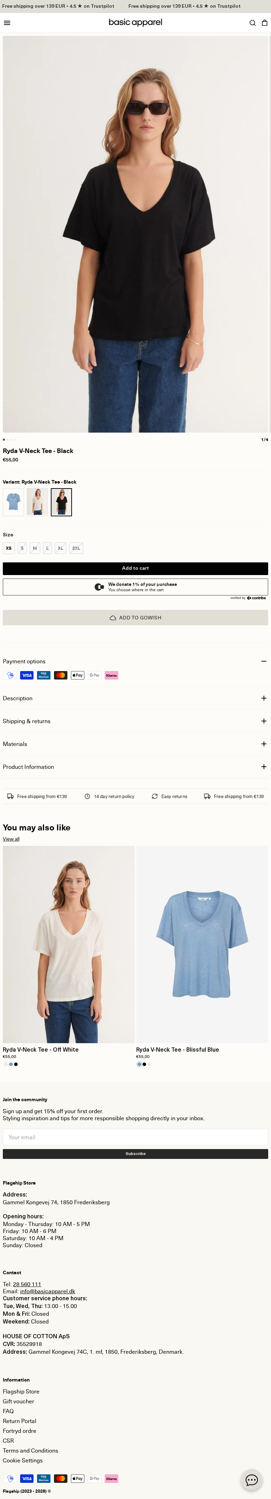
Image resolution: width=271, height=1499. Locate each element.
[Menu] (7, 23)
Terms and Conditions (30, 1450)
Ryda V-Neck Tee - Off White (41, 1050)
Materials (15, 744)
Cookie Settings (23, 1460)
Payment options (24, 661)
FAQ (8, 1411)
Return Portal (19, 1421)
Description (17, 698)
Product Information (28, 767)
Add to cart (135, 568)
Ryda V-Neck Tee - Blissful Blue (177, 1050)
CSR (8, 1440)
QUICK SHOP (69, 1033)
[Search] (252, 22)
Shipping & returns (26, 721)
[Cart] (264, 22)
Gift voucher (18, 1401)
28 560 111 (27, 1284)
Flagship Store (21, 1391)
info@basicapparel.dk (47, 1291)
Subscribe (136, 1154)
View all (11, 838)
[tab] (4, 440)
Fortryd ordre (19, 1431)
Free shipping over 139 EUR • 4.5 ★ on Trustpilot (180, 6)
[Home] (135, 23)
